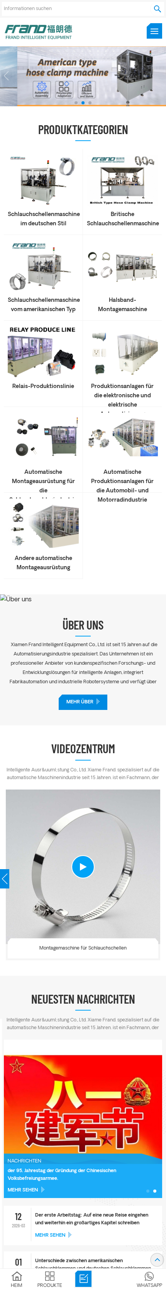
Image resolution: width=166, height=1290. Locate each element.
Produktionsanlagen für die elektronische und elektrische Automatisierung (122, 392)
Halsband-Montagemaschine (122, 305)
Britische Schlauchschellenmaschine (122, 219)
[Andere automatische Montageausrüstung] (43, 549)
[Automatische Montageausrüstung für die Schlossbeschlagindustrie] (43, 462)
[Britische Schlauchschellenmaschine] (122, 205)
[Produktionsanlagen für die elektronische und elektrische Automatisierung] (122, 377)
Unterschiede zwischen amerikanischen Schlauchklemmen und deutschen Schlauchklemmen (93, 1265)
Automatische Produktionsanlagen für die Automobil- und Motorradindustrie (122, 478)
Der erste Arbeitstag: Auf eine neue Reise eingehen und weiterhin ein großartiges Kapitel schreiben (91, 1219)
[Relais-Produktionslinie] (43, 377)
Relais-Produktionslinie (43, 387)
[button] (76, 102)
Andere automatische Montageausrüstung (43, 563)
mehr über (79, 702)
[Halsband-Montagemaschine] (122, 290)
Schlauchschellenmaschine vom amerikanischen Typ (43, 305)
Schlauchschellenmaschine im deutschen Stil (43, 219)
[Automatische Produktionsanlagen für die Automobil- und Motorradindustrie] (122, 462)
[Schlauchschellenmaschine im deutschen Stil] (43, 205)
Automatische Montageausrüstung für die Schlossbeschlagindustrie (43, 478)
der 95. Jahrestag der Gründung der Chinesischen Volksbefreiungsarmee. (62, 1175)
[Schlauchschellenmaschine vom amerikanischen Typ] (43, 290)
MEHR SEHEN (23, 1190)
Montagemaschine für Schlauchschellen (83, 948)
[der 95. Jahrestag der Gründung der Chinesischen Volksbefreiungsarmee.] (83, 1119)
